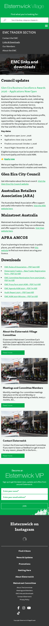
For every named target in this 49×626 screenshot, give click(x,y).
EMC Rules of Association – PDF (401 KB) (22, 267)
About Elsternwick (24, 576)
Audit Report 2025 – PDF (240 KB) (19, 292)
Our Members (8, 46)
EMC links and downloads (24, 593)
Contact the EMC (10, 38)
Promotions (24, 563)
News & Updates (24, 557)
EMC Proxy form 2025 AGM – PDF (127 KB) (22, 284)
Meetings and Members (24, 590)
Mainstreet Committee (24, 583)
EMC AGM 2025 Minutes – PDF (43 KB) (21, 296)
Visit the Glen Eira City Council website (23, 182)
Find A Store (25, 550)
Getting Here (24, 570)
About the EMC (9, 50)
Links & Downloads (11, 42)
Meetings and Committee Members (23, 388)
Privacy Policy (24, 599)
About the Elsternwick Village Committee (20, 333)
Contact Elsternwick (14, 440)
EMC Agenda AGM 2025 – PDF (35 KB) (20, 288)
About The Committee (24, 587)
